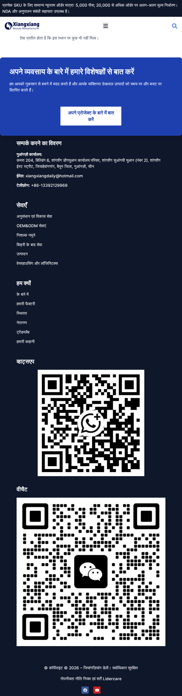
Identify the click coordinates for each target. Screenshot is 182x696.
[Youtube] (96, 690)
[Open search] (174, 26)
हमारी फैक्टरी (26, 303)
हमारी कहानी (26, 341)
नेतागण (22, 322)
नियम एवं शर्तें (92, 678)
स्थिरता (22, 313)
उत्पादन (22, 254)
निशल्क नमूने (26, 235)
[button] (105, 26)
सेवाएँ (22, 205)
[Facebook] (85, 690)
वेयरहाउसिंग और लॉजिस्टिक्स (37, 263)
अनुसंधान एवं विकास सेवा (34, 216)
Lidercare (112, 678)
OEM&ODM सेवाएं (31, 225)
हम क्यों (24, 283)
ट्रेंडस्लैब (23, 332)
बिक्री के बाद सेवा (29, 244)
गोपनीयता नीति (71, 678)
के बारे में (23, 294)
